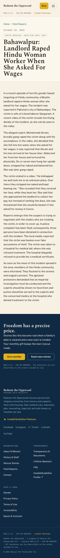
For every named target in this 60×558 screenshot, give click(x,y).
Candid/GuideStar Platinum (19, 420)
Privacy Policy (10, 498)
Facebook (8, 427)
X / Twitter (33, 427)
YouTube (7, 433)
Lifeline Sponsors (42, 461)
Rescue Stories (11, 463)
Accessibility (10, 510)
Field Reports (20, 24)
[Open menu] (53, 6)
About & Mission (11, 451)
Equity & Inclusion (12, 516)
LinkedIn (45, 427)
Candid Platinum (42, 13)
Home (6, 24)
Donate (7, 492)
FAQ (35, 467)
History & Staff (11, 457)
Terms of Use (10, 504)
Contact (7, 475)
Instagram (21, 427)
